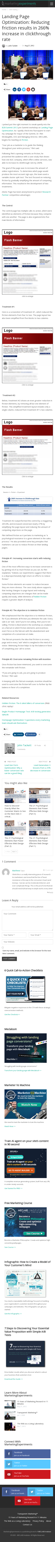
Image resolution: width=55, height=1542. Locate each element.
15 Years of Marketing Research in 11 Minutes (32, 1402)
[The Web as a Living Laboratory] (9, 1427)
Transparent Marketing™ (27, 1412)
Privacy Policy (38, 1521)
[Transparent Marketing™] (9, 1415)
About (48, 1521)
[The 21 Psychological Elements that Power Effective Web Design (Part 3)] (39, 795)
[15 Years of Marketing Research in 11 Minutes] (9, 1404)
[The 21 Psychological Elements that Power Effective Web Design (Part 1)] (39, 827)
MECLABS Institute (44, 1532)
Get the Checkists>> (12, 1014)
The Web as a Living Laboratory (30, 1423)
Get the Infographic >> (13, 1313)
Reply (51, 892)
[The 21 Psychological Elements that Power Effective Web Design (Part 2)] (15, 827)
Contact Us (27, 1524)
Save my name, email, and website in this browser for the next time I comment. (27, 952)
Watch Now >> (10, 1126)
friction (25, 140)
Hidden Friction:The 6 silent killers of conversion (23, 703)
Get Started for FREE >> (13, 1188)
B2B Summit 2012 (10, 127)
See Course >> (10, 1247)
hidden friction (40, 596)
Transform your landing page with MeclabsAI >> (22, 1070)
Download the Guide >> (13, 1379)
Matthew (16, 870)
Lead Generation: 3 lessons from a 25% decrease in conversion (40, 768)
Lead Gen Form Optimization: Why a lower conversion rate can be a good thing (14, 769)
